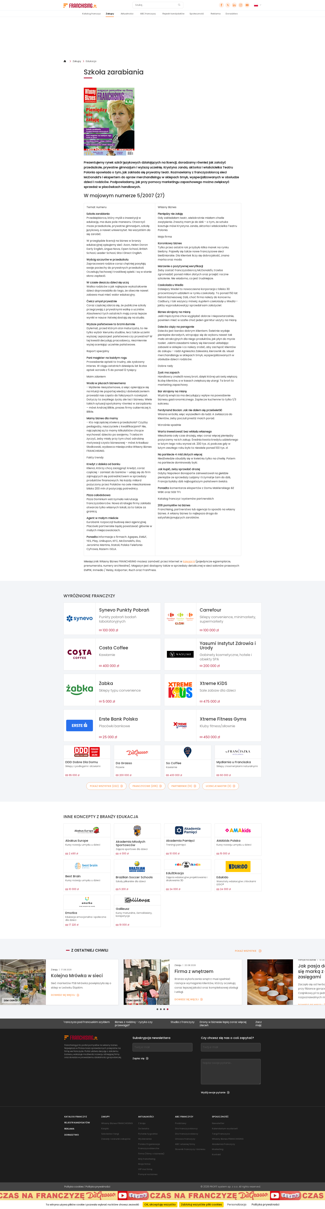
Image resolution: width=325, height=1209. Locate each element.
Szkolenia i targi (110, 1133)
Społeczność (197, 13)
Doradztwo (232, 13)
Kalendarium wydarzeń (225, 1128)
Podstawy (180, 1123)
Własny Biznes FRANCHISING (117, 1123)
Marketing (217, 1149)
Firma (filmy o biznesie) (151, 1153)
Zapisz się (138, 1058)
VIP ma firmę (145, 1169)
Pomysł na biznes (147, 1174)
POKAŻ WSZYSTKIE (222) (104, 786)
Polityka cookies (74, 1186)
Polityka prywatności (97, 1186)
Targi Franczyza (221, 1133)
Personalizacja (236, 1204)
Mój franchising (146, 1158)
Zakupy (110, 13)
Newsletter (218, 1123)
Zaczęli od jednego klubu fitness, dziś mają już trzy (239, 1023)
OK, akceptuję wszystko (160, 1204)
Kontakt (216, 1154)
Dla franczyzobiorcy (186, 1128)
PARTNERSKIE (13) (181, 786)
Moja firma (144, 1164)
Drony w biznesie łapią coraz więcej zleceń (182, 1023)
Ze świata (143, 1128)
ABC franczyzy (148, 13)
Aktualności (127, 13)
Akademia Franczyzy (223, 1144)
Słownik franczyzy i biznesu (190, 1149)
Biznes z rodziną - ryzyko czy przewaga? (93, 1023)
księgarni (189, 561)
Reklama (216, 13)
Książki (105, 1128)
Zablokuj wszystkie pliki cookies (201, 1204)
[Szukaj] (179, 5)
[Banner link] (162, 38)
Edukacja (91, 61)
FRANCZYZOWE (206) (145, 786)
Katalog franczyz (91, 13)
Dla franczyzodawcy (186, 1133)
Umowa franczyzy (185, 1138)
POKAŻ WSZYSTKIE (245, 951)
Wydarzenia (144, 1138)
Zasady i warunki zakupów (116, 1138)
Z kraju (141, 1123)
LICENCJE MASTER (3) (218, 786)
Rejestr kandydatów (173, 13)
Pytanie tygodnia (147, 1133)
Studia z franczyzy (142, 1022)
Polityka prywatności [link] (265, 1204)
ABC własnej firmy (185, 1144)
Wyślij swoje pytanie (213, 1092)
